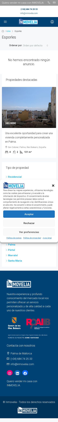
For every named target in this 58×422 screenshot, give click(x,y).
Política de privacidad (32, 238)
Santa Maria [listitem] (15, 260)
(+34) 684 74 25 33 (29, 9)
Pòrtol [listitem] (11, 250)
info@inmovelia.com (29, 13)
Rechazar (29, 223)
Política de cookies (14, 238)
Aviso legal (47, 238)
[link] (29, 107)
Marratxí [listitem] (13, 255)
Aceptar (29, 214)
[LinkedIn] (17, 373)
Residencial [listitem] (15, 176)
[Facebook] (25, 373)
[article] (29, 122)
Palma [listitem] (11, 244)
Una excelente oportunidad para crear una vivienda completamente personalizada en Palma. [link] (29, 137)
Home (7, 31)
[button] (53, 185)
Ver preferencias (29, 232)
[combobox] (36, 45)
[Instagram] (10, 373)
